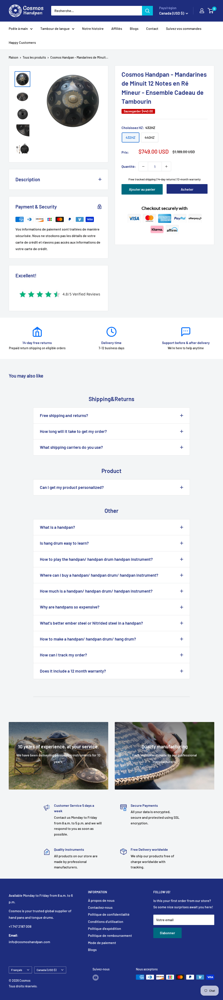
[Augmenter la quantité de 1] (166, 166)
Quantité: (129, 166)
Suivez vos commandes (183, 28)
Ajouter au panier (142, 189)
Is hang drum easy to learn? (64, 543)
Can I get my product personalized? (72, 487)
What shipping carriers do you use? (71, 447)
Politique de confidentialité (109, 914)
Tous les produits (34, 57)
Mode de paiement (102, 943)
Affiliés (116, 28)
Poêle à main (18, 28)
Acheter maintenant (187, 190)
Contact (152, 28)
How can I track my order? (63, 654)
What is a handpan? (57, 527)
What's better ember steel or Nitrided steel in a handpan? (91, 622)
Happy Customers (22, 42)
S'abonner (167, 933)
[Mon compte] (202, 10)
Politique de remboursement (110, 935)
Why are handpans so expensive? (70, 606)
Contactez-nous (100, 907)
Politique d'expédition (104, 928)
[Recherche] (147, 10)
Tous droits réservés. (23, 986)
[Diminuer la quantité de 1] (143, 166)
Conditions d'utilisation (105, 921)
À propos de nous (101, 900)
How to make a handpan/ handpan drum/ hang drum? (88, 638)
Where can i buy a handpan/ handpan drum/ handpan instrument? (99, 575)
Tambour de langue (55, 28)
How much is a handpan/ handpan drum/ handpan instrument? (96, 590)
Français (16, 970)
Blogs (134, 28)
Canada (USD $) (46, 970)
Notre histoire (93, 28)
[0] (210, 10)
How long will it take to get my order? (73, 431)
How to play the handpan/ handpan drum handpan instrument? (96, 559)
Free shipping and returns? (64, 415)
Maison (13, 57)
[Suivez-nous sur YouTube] (96, 978)
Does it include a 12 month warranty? (73, 670)
